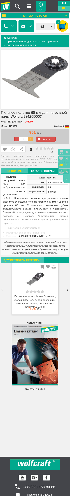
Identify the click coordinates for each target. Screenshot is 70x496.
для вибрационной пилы (21, 45)
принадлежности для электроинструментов (32, 41)
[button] (2, 290)
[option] (35, 289)
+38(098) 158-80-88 (39, 486)
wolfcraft (12, 37)
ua (64, 3)
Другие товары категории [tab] (22, 260)
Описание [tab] (14, 171)
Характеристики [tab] (43, 171)
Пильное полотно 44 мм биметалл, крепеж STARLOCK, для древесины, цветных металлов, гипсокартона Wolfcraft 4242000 (35, 299)
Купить (46, 138)
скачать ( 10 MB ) (35, 388)
